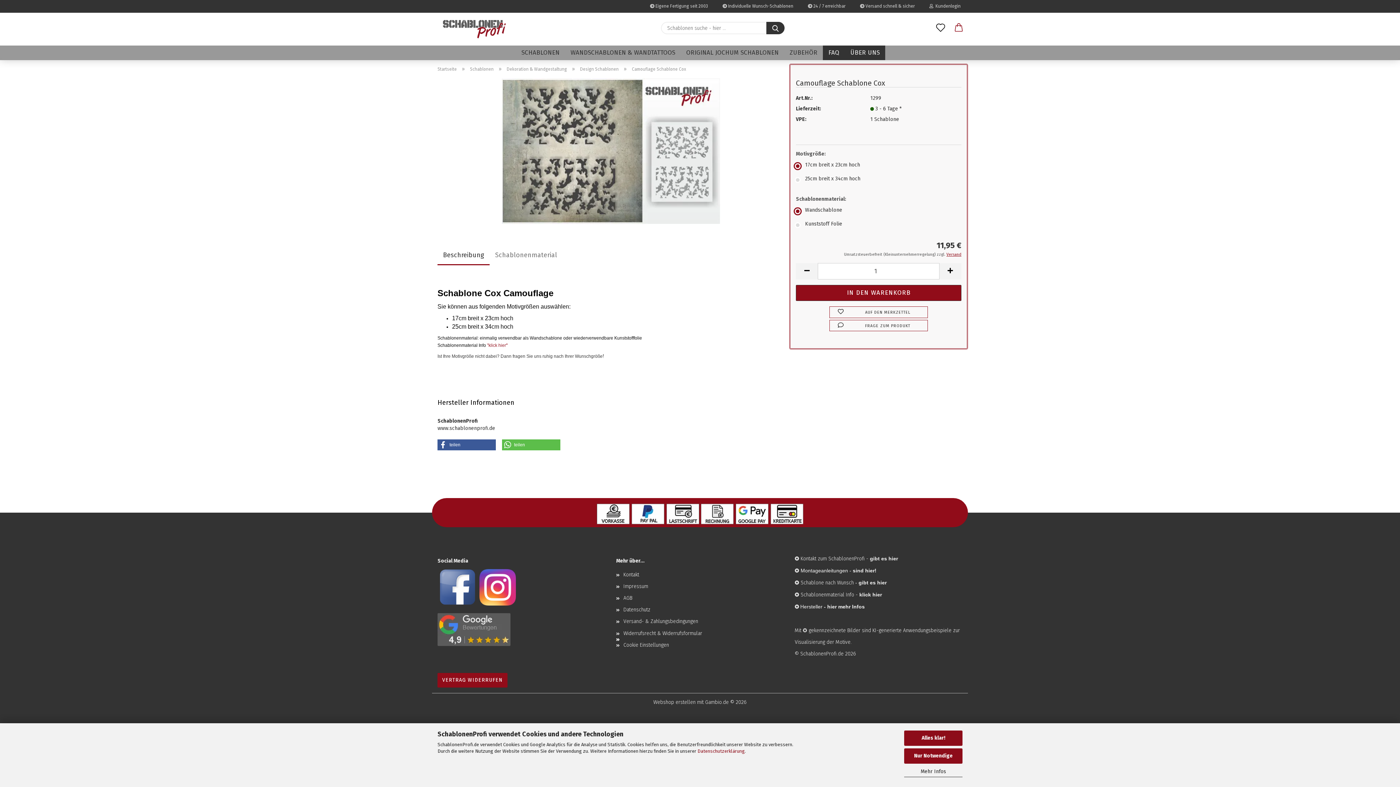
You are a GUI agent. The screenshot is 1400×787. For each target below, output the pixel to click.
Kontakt (631, 575)
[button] (959, 28)
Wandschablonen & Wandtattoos (623, 52)
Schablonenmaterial (526, 255)
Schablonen (540, 52)
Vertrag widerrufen (472, 680)
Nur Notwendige (933, 756)
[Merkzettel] (941, 28)
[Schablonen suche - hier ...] (775, 28)
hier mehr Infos (846, 607)
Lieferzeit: (808, 109)
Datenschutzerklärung (721, 751)
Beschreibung (463, 255)
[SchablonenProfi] (474, 29)
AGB (628, 598)
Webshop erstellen (674, 702)
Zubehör (803, 52)
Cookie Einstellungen (646, 645)
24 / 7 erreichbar (828, 6)
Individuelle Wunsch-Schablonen (760, 6)
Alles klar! (933, 738)
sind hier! (864, 570)
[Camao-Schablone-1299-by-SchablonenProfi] (611, 151)
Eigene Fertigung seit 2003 (681, 6)
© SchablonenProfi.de (819, 654)
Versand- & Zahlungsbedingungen (660, 621)
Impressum (635, 586)
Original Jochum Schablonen (732, 52)
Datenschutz (636, 610)
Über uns (865, 52)
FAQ (833, 52)
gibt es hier (873, 583)
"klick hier (496, 345)
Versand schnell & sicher (889, 6)
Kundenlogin (947, 6)
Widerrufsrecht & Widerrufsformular (662, 633)
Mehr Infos (933, 771)
